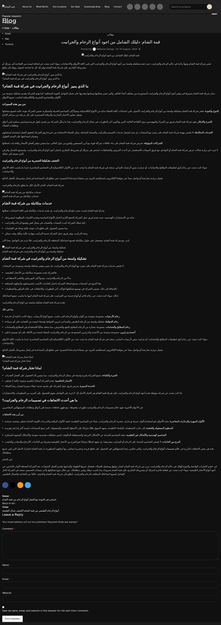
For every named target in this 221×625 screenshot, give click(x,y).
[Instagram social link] (137, 7)
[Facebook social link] (130, 7)
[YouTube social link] (145, 7)
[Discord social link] (160, 7)
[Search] (209, 6)
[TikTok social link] (152, 7)
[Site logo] (8, 6)
